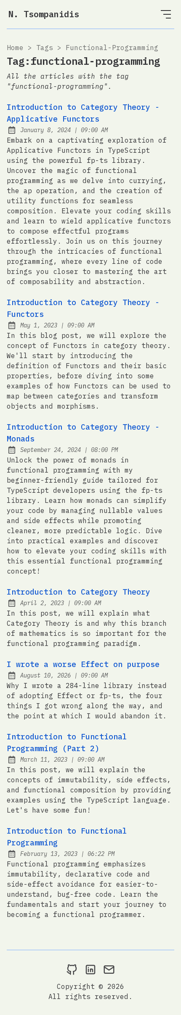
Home (15, 47)
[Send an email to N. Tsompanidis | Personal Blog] (109, 969)
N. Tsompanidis (43, 14)
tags (44, 47)
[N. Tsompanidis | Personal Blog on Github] (72, 969)
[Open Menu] (165, 14)
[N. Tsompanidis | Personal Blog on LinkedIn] (90, 969)
